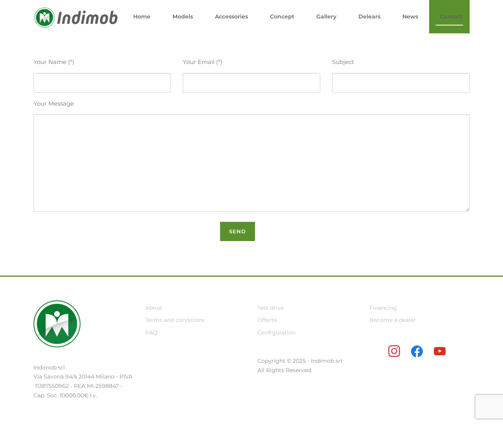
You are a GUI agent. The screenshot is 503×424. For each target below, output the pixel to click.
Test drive (270, 307)
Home (142, 16)
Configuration (276, 332)
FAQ (151, 332)
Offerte (267, 319)
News (410, 16)
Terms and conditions (175, 319)
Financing (383, 307)
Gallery (326, 16)
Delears (369, 16)
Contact (451, 16)
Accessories (231, 16)
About (153, 307)
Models (183, 16)
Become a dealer (392, 319)
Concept (282, 16)
